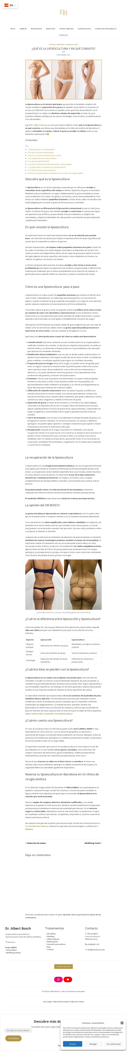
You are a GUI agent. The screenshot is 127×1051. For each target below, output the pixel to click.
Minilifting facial (92, 843)
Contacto (63, 35)
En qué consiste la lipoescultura (41, 152)
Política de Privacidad (61, 1002)
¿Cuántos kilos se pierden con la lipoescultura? (47, 167)
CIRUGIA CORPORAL (56, 44)
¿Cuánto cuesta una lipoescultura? (42, 170)
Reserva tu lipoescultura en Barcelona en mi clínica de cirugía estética (56, 173)
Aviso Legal (47, 1002)
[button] (122, 1023)
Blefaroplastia (84, 29)
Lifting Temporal (66, 29)
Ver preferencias (114, 1044)
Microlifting (36, 29)
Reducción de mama (36, 843)
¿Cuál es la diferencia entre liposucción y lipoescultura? (50, 164)
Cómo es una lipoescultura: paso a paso (45, 155)
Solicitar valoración (63, 966)
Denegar (93, 1044)
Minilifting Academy (13, 953)
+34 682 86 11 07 (93, 944)
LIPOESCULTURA (71, 44)
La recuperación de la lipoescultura (42, 158)
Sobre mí (23, 29)
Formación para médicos (105, 29)
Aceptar (72, 1044)
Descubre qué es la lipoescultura (42, 149)
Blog (48, 947)
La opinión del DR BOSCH (39, 161)
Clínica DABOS (11, 950)
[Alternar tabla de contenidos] (27, 146)
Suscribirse (13, 1038)
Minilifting (50, 29)
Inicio (12, 29)
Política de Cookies (77, 1002)
